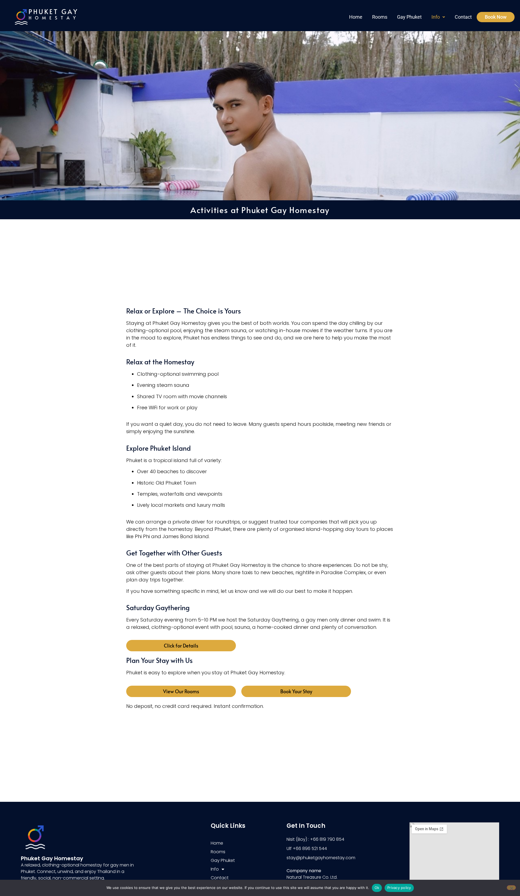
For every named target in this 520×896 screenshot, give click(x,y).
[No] (511, 887)
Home (355, 17)
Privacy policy (399, 887)
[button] (438, 17)
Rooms (379, 17)
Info (435, 17)
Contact (463, 17)
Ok (377, 887)
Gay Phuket (409, 17)
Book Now (495, 17)
